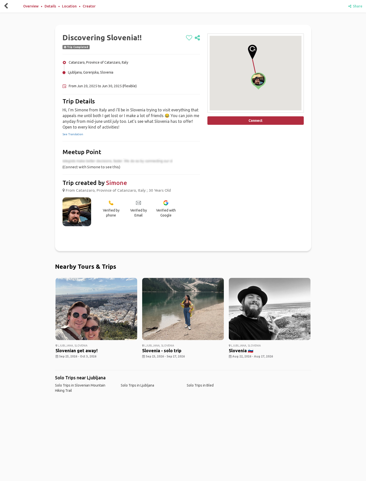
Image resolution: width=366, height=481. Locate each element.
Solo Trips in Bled (200, 385)
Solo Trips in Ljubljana (137, 385)
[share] (197, 38)
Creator (89, 6)
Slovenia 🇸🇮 (241, 350)
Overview (31, 6)
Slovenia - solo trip (162, 350)
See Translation (72, 134)
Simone (116, 182)
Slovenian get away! (77, 350)
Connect (255, 121)
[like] (189, 38)
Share (356, 6)
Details (50, 6)
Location (69, 6)
